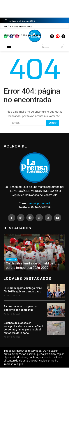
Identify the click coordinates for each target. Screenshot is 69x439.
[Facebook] (11, 217)
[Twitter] (48, 217)
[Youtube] (57, 217)
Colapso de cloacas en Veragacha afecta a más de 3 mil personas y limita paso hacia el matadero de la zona (23, 327)
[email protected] (39, 203)
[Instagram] (20, 217)
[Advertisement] (34, 403)
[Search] (62, 47)
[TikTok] (39, 217)
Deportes (11, 259)
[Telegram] (30, 217)
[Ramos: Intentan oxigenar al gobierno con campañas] (56, 310)
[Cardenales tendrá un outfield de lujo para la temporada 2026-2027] (34, 252)
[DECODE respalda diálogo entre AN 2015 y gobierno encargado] (56, 291)
